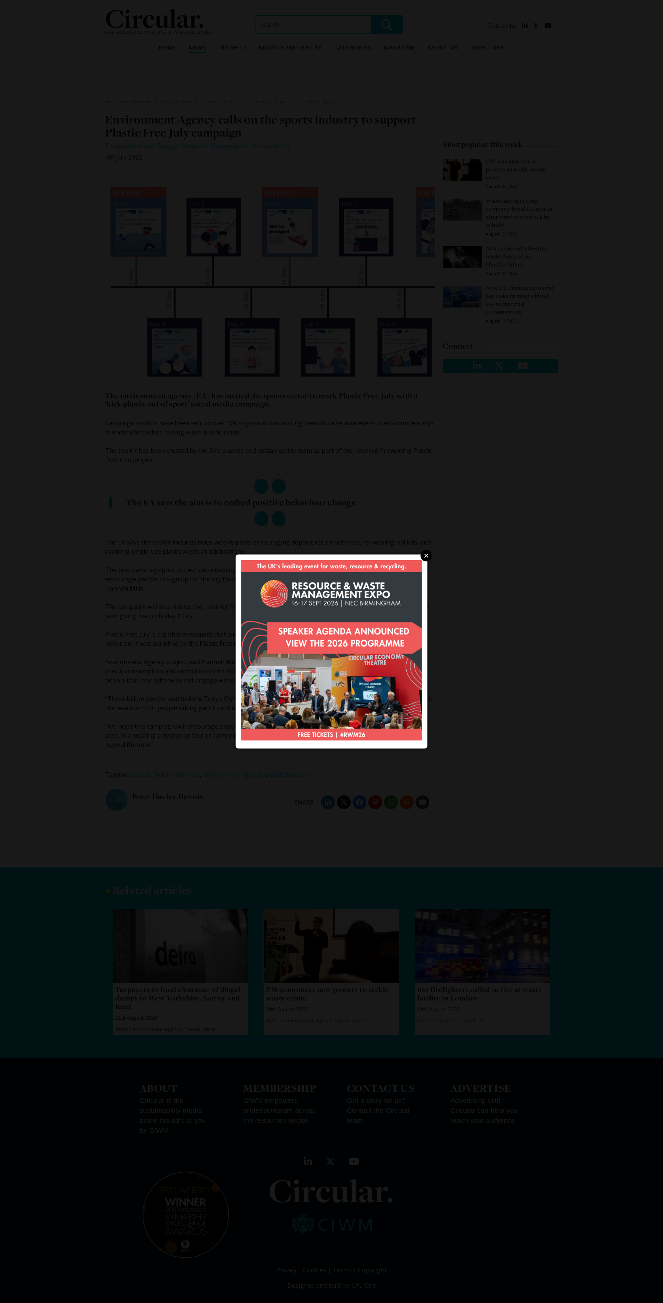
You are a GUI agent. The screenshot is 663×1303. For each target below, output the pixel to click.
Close (426, 555)
